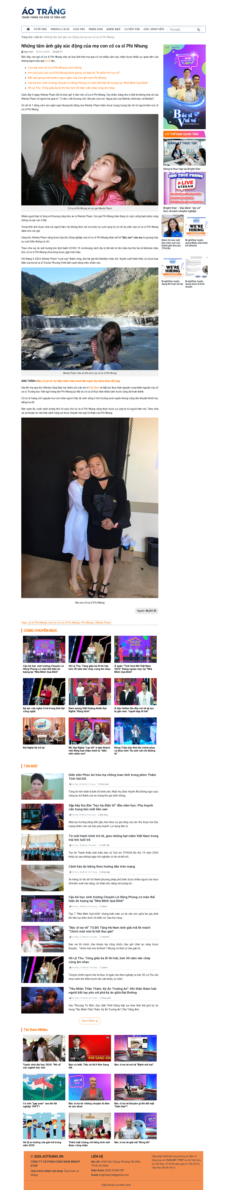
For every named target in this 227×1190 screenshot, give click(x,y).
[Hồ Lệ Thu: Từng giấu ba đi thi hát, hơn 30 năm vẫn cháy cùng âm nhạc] (90, 649)
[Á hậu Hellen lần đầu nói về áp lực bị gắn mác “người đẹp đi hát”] (135, 691)
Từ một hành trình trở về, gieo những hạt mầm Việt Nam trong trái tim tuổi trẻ (113, 838)
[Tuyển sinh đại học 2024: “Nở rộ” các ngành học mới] (44, 1048)
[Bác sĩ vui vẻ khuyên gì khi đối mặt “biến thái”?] (135, 1086)
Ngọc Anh (28, 51)
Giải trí (79, 29)
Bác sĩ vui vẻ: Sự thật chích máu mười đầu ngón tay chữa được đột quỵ (78, 381)
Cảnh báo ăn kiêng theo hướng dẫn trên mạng (102, 866)
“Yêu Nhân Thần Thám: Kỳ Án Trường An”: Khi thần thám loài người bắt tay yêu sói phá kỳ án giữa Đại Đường (112, 990)
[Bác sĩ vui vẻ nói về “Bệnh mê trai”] (135, 1048)
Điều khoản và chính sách (116, 1185)
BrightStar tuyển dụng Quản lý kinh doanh (195, 284)
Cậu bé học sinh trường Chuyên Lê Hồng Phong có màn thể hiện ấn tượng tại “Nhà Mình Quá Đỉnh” (88, 83)
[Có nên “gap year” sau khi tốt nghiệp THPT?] (44, 1086)
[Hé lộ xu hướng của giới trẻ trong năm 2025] (44, 1125)
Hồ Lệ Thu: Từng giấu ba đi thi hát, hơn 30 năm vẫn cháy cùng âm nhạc (71, 87)
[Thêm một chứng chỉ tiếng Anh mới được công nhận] (90, 1125)
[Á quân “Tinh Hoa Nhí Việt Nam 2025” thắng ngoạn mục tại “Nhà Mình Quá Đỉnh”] (135, 649)
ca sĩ (47, 60)
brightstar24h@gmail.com (114, 1175)
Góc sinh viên (154, 29)
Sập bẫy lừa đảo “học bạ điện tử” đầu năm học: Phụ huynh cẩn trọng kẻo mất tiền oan (111, 807)
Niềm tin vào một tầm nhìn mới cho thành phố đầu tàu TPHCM (171, 244)
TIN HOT (105, 937)
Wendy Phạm (103, 622)
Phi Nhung (87, 622)
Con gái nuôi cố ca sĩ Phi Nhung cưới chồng (55, 67)
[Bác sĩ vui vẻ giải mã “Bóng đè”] (135, 1125)
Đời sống (104, 815)
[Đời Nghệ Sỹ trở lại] (44, 730)
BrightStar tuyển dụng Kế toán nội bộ (172, 282)
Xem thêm (89, 1020)
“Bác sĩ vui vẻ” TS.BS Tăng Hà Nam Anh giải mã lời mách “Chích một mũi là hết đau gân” (109, 929)
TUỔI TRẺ (40, 29)
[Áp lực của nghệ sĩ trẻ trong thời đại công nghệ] (44, 691)
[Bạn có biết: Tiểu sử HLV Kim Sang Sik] (90, 1048)
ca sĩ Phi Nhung (38, 622)
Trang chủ (26, 37)
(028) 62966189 (114, 1170)
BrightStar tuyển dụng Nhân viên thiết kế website (196, 243)
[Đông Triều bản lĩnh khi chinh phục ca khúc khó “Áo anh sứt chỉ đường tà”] (135, 730)
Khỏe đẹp (113, 29)
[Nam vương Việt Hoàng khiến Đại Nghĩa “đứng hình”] (90, 691)
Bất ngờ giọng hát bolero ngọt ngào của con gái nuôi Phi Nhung (67, 77)
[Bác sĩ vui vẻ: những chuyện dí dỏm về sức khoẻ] (90, 1086)
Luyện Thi (132, 29)
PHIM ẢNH (96, 29)
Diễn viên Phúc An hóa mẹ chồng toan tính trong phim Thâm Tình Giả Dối (112, 777)
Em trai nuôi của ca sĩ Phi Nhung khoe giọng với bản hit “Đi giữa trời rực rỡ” (74, 72)
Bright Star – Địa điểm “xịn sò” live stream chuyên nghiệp (182, 209)
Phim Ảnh (104, 784)
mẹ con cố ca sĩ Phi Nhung (64, 622)
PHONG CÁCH (60, 29)
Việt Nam (94, 387)
